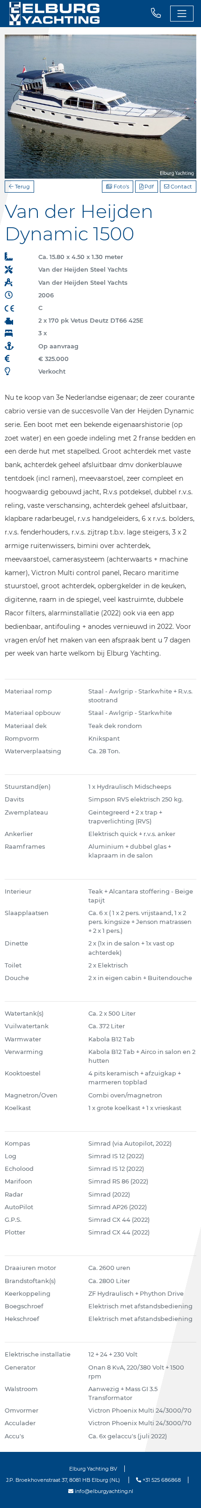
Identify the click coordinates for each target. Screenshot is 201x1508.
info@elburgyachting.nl (103, 1491)
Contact (180, 186)
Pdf (148, 186)
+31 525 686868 (161, 1480)
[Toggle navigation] (182, 14)
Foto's (120, 186)
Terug (22, 186)
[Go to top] (182, 1491)
